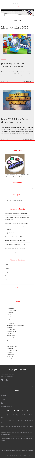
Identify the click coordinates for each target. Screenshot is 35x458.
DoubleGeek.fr (10, 312)
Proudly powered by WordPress (9, 450)
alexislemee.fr (10, 337)
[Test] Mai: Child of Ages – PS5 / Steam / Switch (16, 233)
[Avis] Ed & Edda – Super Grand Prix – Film (15, 244)
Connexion (3, 395)
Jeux (6, 279)
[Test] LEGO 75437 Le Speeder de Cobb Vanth (16, 213)
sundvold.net (10, 342)
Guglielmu (9, 352)
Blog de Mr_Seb (11, 329)
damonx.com (10, 327)
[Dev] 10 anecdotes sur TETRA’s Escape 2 (15, 248)
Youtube (7, 276)
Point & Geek (10, 323)
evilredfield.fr (10, 344)
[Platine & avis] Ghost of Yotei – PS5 (13, 236)
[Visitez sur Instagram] (7, 380)
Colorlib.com (30, 450)
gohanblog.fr (10, 340)
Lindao (2, 415)
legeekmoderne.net (12, 346)
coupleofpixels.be (11, 331)
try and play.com (11, 335)
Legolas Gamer (11, 358)
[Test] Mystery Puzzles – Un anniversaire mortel (16, 223)
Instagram (7, 272)
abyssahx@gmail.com (7, 376)
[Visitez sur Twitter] (2, 380)
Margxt (9, 319)
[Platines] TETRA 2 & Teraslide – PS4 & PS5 (15, 240)
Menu (16, 20)
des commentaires (7, 402)
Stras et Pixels (10, 308)
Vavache (9, 314)
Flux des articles (6, 399)
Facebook (7, 268)
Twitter (6, 264)
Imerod (9, 317)
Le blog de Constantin (12, 350)
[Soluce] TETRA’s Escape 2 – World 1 (13, 252)
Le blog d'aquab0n (11, 310)
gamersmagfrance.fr (19, 325)
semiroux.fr (10, 348)
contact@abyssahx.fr (9, 374)
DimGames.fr (10, 325)
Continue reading (28, 82)
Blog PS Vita (10, 333)
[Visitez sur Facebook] (5, 380)
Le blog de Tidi (10, 321)
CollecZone (10, 356)
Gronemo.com (10, 354)
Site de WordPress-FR (6, 406)
